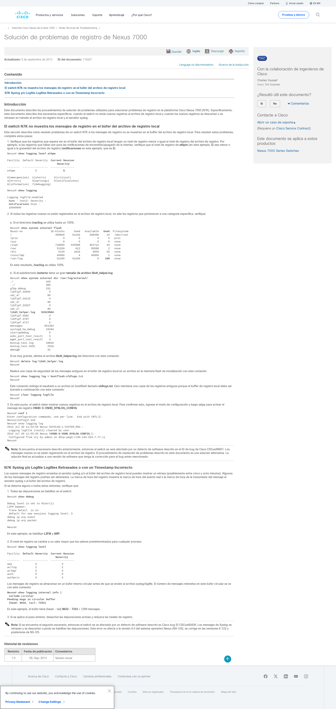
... (5, 28)
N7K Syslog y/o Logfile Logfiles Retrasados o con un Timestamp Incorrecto (55, 92)
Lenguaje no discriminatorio (196, 64)
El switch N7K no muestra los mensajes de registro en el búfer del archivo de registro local (65, 87)
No (275, 103)
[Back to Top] (227, 659)
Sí (261, 103)
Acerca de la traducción (234, 64)
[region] (57, 697)
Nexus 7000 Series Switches (278, 150)
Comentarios (300, 103)
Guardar (177, 51)
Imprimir (240, 51)
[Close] (109, 691)
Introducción (13, 82)
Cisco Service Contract (293, 128)
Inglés (196, 51)
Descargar (217, 51)
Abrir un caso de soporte (275, 122)
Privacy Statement (17, 701)
